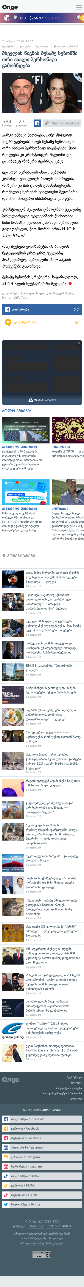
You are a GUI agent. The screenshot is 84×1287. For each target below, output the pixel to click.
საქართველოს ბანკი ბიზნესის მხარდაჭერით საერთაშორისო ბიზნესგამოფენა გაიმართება (42, 1008)
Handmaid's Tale (15, 298)
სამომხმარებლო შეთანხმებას (40, 1238)
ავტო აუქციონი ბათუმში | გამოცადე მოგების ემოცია (42, 863)
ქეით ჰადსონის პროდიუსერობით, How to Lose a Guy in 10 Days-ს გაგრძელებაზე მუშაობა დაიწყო (42, 1053)
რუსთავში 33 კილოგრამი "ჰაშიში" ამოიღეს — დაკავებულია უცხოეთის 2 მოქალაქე (42, 933)
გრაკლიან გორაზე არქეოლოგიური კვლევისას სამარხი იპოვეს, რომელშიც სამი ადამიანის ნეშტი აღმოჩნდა (42, 909)
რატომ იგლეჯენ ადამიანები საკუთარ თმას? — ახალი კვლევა (42, 787)
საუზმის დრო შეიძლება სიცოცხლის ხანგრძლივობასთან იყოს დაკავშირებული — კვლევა (42, 717)
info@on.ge (36, 1226)
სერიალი (27, 293)
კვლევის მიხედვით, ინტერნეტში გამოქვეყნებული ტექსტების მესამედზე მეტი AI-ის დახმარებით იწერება (42, 628)
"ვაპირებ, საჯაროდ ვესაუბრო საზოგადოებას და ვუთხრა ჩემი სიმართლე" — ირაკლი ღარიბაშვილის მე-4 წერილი (42, 604)
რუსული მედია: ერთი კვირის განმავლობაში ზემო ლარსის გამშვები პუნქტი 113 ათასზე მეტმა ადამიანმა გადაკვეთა (42, 763)
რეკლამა (76, 1082)
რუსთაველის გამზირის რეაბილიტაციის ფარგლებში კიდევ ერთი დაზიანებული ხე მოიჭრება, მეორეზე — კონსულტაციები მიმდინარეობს (42, 836)
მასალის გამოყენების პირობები (62, 1093)
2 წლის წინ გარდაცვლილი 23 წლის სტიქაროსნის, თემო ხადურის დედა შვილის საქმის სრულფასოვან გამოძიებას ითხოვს (42, 984)
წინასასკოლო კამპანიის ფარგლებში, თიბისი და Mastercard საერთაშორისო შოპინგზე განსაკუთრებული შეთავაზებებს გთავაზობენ (25, 506)
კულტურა (25, 46)
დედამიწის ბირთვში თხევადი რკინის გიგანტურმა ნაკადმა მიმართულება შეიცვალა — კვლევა (42, 579)
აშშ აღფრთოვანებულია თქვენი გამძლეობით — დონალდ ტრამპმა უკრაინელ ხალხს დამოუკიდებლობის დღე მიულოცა (42, 957)
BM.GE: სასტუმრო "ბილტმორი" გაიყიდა (42, 672)
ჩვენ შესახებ (74, 1077)
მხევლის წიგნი (63, 293)
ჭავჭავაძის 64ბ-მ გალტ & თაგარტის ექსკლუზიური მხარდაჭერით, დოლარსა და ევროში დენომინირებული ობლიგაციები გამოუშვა (25, 444)
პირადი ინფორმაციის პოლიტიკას (41, 1243)
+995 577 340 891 (59, 1226)
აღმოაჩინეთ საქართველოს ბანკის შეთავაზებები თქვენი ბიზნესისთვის (42, 695)
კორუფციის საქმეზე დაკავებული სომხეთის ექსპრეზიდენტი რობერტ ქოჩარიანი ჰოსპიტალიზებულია (42, 650)
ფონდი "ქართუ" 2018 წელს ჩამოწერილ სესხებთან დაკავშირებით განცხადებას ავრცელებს (42, 1030)
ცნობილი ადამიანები (66, 46)
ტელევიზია (8, 46)
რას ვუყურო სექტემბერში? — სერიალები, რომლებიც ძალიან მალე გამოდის (42, 739)
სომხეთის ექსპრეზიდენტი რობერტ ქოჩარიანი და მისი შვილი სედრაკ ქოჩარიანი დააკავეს (42, 885)
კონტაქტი (76, 1098)
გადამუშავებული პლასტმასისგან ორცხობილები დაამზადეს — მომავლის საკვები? (42, 810)
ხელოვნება (42, 46)
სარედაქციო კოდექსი (69, 1088)
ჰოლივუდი (43, 293)
